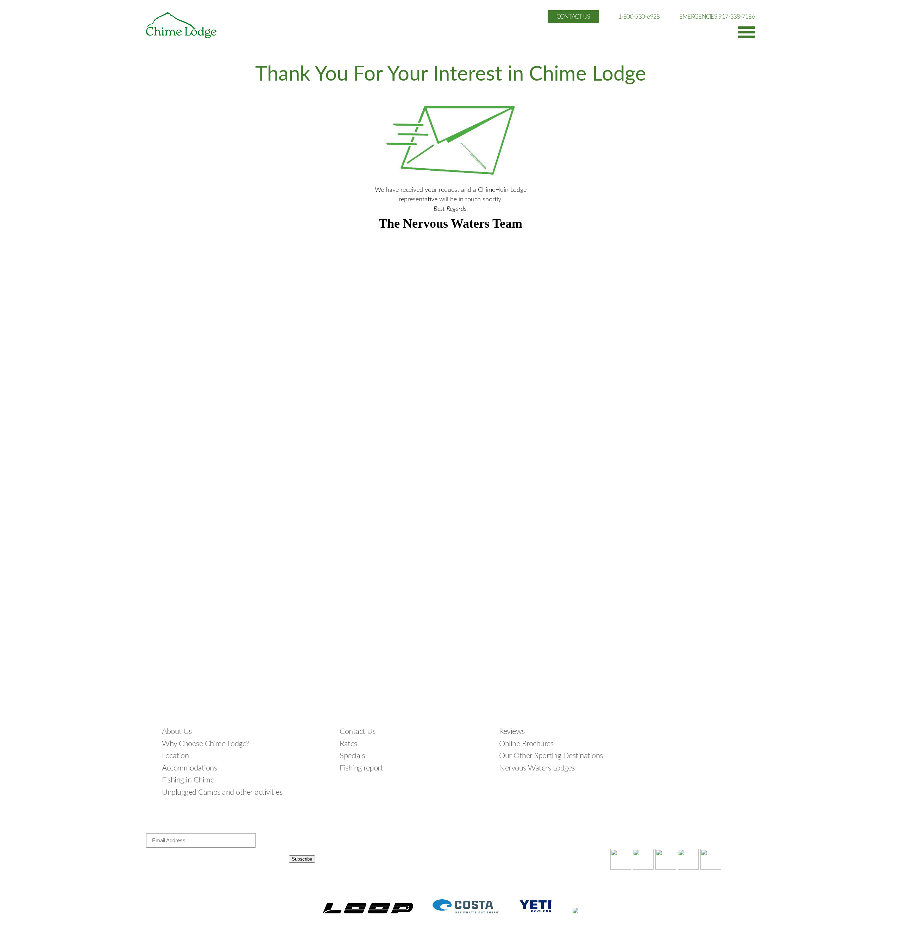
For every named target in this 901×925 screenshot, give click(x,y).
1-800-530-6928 (639, 17)
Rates (348, 744)
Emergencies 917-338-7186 (717, 17)
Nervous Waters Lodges (537, 768)
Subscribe (302, 859)
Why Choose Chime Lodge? (205, 744)
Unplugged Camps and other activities (222, 792)
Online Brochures (526, 744)
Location (175, 756)
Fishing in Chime (188, 780)
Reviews (512, 731)
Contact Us (357, 731)
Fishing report (361, 768)
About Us (176, 731)
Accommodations (189, 768)
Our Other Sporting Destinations (551, 756)
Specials (352, 756)
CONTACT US (573, 17)
